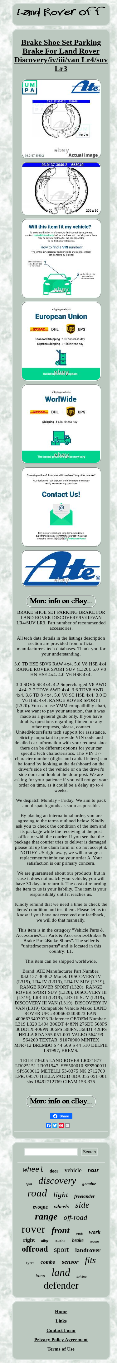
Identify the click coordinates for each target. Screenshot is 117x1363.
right (29, 1240)
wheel (33, 1170)
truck (79, 1233)
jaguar (94, 1241)
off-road (75, 1217)
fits (90, 1260)
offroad (35, 1248)
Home (61, 1311)
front (60, 1230)
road (37, 1193)
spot (29, 1184)
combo (48, 1262)
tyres (30, 1262)
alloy (44, 1240)
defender (61, 1285)
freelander (84, 1196)
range (46, 1216)
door (54, 1171)
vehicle (73, 1170)
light (60, 1194)
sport (61, 1249)
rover (33, 1229)
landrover (87, 1250)
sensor (70, 1261)
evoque (40, 1207)
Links (61, 1320)
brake (78, 1240)
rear (93, 1169)
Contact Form (61, 1330)
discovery (57, 1180)
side (82, 1205)
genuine (89, 1183)
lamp (40, 1275)
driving (81, 1276)
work (94, 1232)
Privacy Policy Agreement (61, 1339)
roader (60, 1240)
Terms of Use (61, 1349)
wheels (61, 1207)
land (60, 1272)
